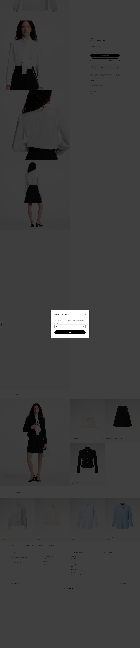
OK (70, 332)
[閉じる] (85, 314)
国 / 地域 (56, 323)
